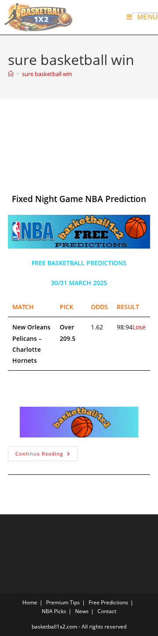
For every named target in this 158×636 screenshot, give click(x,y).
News (82, 611)
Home (29, 602)
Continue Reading (46, 451)
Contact (106, 611)
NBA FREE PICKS (41, 175)
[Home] (11, 74)
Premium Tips (63, 602)
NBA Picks (54, 611)
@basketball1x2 (41, 163)
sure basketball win (47, 74)
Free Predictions (108, 602)
